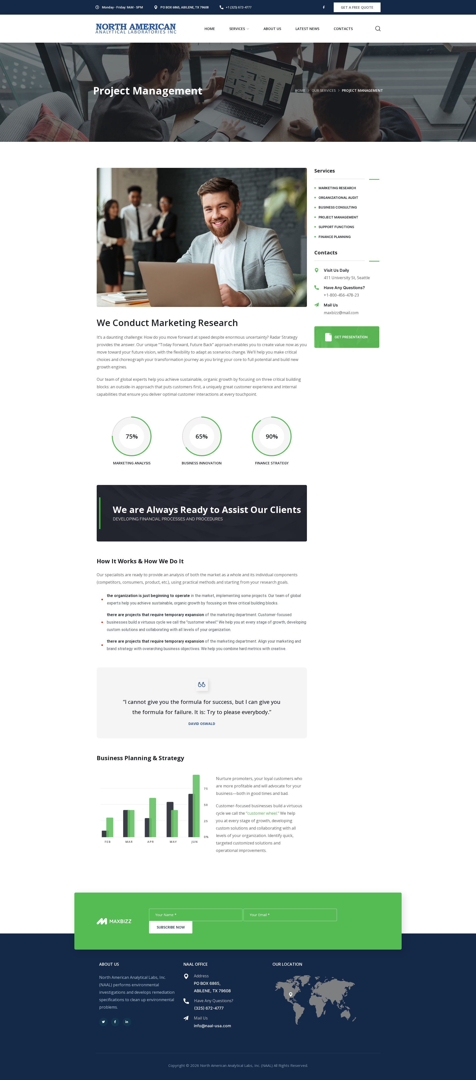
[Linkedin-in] (127, 1022)
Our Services (324, 90)
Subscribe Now (171, 927)
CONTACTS (343, 28)
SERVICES (237, 28)
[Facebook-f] (323, 7)
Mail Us (331, 304)
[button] (357, 7)
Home (300, 90)
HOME (210, 28)
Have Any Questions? (344, 287)
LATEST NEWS (307, 28)
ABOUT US (272, 28)
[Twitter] (103, 1022)
